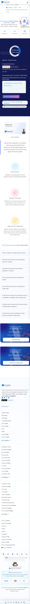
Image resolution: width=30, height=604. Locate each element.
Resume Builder (5, 452)
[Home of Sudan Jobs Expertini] (6, 602)
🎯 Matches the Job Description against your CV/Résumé (14, 106)
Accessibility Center (6, 421)
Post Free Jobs (16, 339)
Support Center (5, 412)
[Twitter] (4, 398)
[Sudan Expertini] (7, 2)
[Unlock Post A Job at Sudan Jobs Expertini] (21, 602)
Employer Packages (6, 486)
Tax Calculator (4, 471)
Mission (3, 528)
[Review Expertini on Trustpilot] (24, 581)
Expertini (4, 514)
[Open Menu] (27, 2)
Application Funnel (6, 497)
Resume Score (4, 455)
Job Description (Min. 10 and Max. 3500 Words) (14, 75)
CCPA (2, 429)
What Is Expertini (5, 520)
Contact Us (4, 534)
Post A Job (4, 489)
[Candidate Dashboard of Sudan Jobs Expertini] (8, 602)
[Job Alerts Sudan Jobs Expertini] (14, 602)
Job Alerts (3, 466)
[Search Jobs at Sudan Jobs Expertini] (11, 602)
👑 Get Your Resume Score (11, 96)
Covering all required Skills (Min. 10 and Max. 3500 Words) (14, 78)
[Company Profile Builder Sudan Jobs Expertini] (19, 602)
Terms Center (4, 423)
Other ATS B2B (5, 542)
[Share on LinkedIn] (12, 554)
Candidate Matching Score (7, 502)
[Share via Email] (22, 554)
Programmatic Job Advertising (8, 505)
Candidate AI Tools (6, 447)
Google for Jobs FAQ (6, 539)
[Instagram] (6, 398)
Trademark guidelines (23, 587)
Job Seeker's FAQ (5, 474)
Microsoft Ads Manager (7, 511)
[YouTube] (8, 398)
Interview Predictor (6, 463)
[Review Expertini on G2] (15, 581)
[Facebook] (2, 398)
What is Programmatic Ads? (8, 545)
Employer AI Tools (5, 484)
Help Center (4, 415)
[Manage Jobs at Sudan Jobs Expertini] (24, 602)
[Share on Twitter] (8, 554)
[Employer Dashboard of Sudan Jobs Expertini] (16, 602)
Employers (5, 477)
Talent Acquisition (5, 494)
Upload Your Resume (9, 64)
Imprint (3, 531)
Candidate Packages (6, 449)
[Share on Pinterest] (17, 554)
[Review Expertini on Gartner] (6, 581)
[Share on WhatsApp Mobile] (26, 554)
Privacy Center (4, 426)
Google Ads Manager (6, 508)
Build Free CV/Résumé (16, 363)
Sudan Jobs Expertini (7, 390)
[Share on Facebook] (3, 554)
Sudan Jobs (13, 568)
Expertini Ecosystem (6, 523)
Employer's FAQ (5, 537)
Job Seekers (5, 440)
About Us (3, 526)
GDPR (2, 431)
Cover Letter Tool (5, 457)
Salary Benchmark (5, 468)
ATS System (4, 492)
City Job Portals (5, 437)
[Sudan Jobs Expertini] (15, 385)
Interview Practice (5, 460)
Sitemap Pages (5, 434)
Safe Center (4, 418)
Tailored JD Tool (5, 500)
